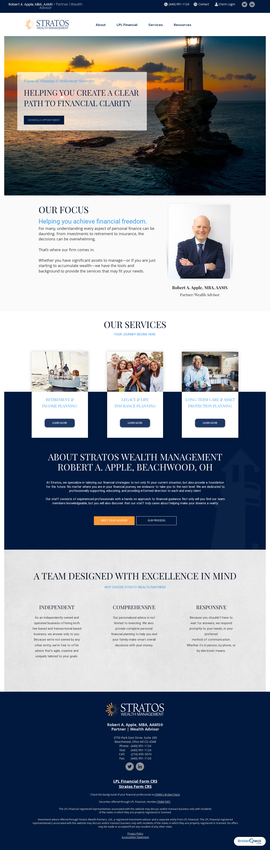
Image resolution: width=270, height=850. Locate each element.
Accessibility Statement (135, 837)
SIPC (167, 801)
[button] (179, 4)
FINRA (160, 801)
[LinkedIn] (252, 4)
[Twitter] (244, 4)
